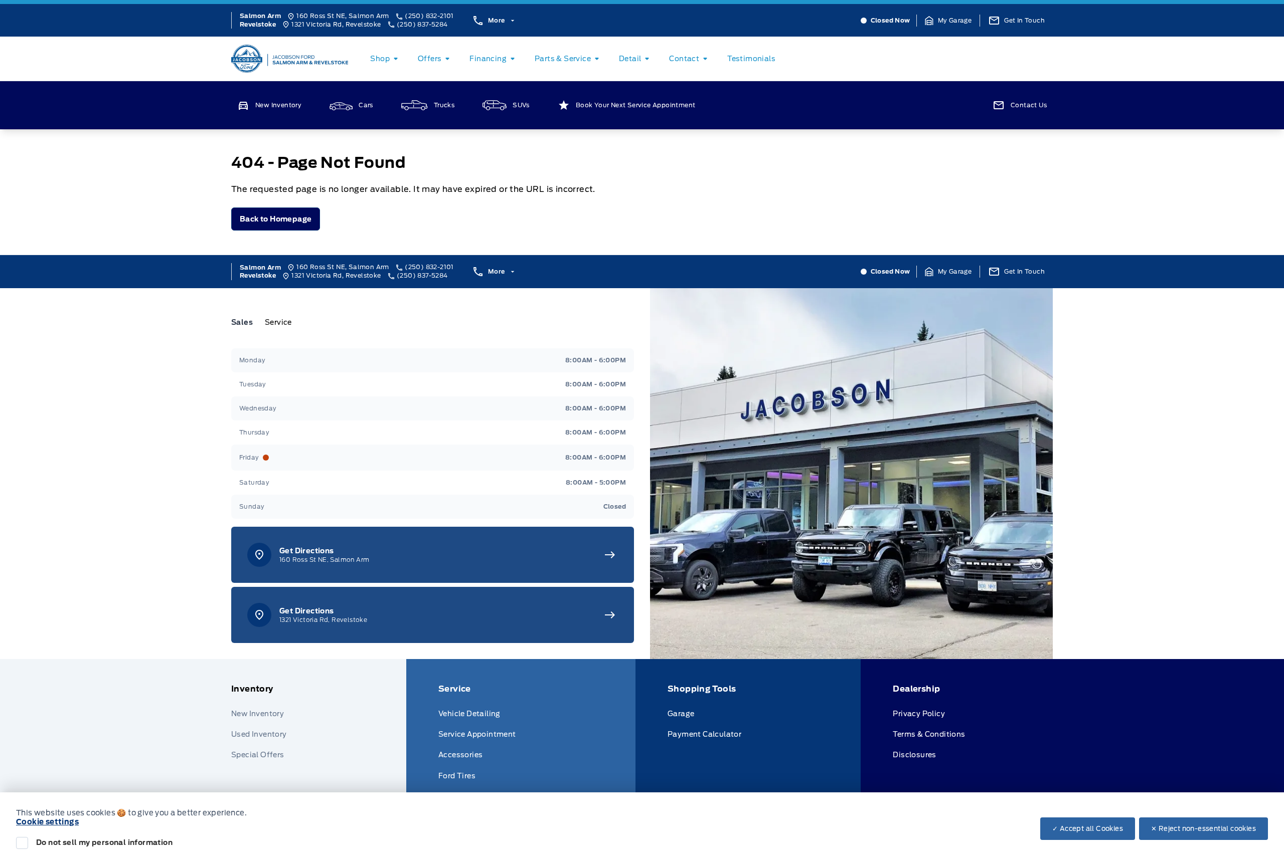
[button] (948, 21)
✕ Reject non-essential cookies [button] (1203, 828)
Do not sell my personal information (104, 842)
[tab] (246, 322)
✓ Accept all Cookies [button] (1087, 828)
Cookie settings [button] (47, 821)
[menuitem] (386, 59)
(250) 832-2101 (429, 16)
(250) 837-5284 (422, 24)
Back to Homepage (275, 219)
